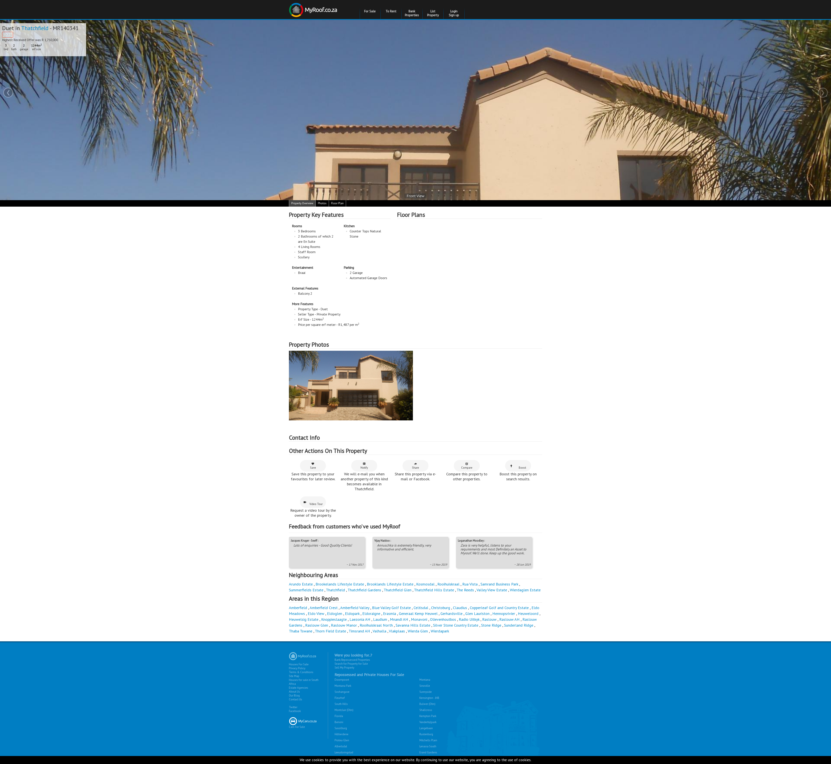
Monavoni (419, 619)
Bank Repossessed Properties (352, 660)
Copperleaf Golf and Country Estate (499, 607)
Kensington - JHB (429, 698)
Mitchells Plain (428, 740)
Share (415, 468)
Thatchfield (34, 28)
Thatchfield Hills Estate (434, 589)
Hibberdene (341, 734)
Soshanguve (342, 692)
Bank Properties (412, 13)
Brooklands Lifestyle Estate (390, 584)
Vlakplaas (397, 631)
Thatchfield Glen (397, 589)
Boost (522, 468)
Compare (466, 468)
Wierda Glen (418, 631)
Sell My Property (344, 667)
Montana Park (343, 686)
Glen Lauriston (478, 613)
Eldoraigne (371, 613)
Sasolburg (341, 728)
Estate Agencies (298, 688)
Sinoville (424, 686)
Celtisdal (421, 607)
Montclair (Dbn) (344, 710)
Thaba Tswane (300, 631)
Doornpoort (342, 680)
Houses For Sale (299, 664)
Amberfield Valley (354, 607)
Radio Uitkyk (469, 619)
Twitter (293, 707)
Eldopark (352, 613)
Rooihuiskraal (448, 584)
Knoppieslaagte (334, 619)
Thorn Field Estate (330, 631)
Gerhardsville (451, 613)
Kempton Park (427, 716)
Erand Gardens (428, 752)
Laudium (380, 619)
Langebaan (426, 728)
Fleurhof (340, 698)
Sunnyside (425, 692)
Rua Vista (470, 584)
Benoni (339, 722)
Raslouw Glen (316, 625)
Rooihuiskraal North (376, 625)
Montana (424, 680)
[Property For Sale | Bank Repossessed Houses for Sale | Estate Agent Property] (313, 8)
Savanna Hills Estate (413, 625)
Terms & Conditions (301, 672)
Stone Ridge (491, 625)
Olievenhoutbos (443, 619)
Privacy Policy (297, 668)
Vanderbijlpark (427, 722)
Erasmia (389, 613)
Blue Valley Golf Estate (391, 607)
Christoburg (440, 607)
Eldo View (316, 613)
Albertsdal (341, 746)
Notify (364, 468)
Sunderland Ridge (518, 625)
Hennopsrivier (503, 613)
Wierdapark (440, 631)
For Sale (370, 11)
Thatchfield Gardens (364, 589)
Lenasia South (427, 746)
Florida (339, 716)
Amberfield (298, 607)
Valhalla (379, 631)
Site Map (294, 676)
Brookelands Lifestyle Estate (340, 584)
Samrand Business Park (499, 584)
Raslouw (489, 619)
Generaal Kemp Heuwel (418, 613)
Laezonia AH (359, 619)
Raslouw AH (509, 619)
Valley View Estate (492, 589)
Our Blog (294, 695)
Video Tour (316, 504)
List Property (433, 13)
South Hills (341, 704)
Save (313, 468)
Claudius (460, 607)
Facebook (295, 711)
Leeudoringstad (344, 752)
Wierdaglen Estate (525, 589)
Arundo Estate (301, 584)
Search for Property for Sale (351, 664)
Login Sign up (454, 13)
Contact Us (295, 699)
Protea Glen (342, 740)
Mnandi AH (399, 619)
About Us (294, 691)
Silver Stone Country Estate (455, 625)
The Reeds (465, 589)
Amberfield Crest (324, 607)
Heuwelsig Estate (303, 619)
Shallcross (425, 710)
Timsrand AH (359, 631)
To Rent (391, 11)
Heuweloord (528, 613)
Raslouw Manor (344, 625)
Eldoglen (334, 613)
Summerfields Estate (306, 589)
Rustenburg (426, 734)
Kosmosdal (425, 584)
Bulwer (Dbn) (427, 704)
